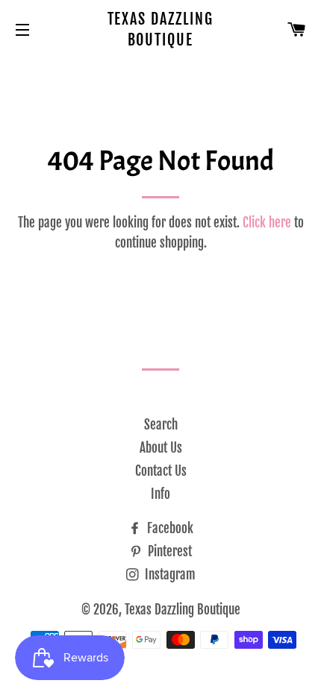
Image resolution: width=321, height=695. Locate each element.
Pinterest (168, 551)
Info (160, 494)
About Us (161, 448)
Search (161, 425)
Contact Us (161, 471)
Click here (267, 222)
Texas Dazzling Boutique (160, 29)
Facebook (168, 528)
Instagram (169, 574)
